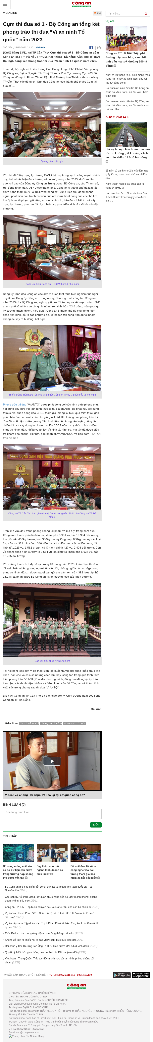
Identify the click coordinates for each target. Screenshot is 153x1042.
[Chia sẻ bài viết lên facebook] (91, 48)
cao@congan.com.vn (27, 1032)
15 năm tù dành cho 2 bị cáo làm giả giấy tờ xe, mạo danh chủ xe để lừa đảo (127, 174)
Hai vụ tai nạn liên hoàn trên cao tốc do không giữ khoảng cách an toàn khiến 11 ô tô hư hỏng (128, 153)
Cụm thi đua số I (29, 723)
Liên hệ (41, 975)
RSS (98, 13)
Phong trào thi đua (14, 404)
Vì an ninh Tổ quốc (74, 723)
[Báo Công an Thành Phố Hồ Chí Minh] (81, 4)
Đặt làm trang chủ (20, 975)
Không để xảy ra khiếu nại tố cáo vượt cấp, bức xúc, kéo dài (40, 939)
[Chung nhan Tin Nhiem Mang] (26, 1036)
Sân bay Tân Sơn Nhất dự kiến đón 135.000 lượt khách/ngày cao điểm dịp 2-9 (126, 197)
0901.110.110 (84, 975)
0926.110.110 (67, 975)
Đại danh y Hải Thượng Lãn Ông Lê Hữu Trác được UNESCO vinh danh (47, 946)
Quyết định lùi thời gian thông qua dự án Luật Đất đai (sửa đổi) (41, 952)
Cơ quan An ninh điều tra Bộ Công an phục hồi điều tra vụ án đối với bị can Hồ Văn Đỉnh (127, 105)
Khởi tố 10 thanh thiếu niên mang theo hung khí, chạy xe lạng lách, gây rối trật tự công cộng (128, 78)
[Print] (99, 48)
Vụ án (110, 21)
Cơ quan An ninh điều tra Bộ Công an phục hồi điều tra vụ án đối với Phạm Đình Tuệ (127, 92)
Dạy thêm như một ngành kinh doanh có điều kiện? (50, 870)
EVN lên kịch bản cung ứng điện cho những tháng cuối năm (39, 933)
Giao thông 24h (117, 117)
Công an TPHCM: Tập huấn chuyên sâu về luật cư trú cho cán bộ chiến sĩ (48, 907)
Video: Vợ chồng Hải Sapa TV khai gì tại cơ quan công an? (45, 794)
